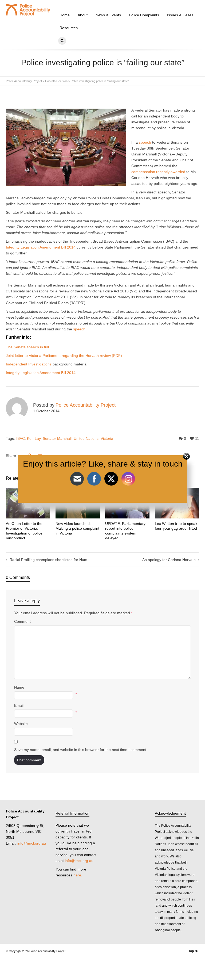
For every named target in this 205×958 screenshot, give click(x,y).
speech (145, 142)
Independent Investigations (29, 364)
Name (19, 687)
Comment (22, 621)
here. (77, 875)
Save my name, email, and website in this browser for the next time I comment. (80, 749)
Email (18, 705)
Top (191, 951)
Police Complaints (144, 15)
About (83, 15)
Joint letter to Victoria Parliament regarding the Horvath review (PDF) (64, 355)
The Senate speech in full (27, 347)
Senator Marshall (57, 438)
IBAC (20, 438)
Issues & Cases (180, 15)
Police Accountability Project (86, 405)
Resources (69, 28)
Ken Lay (34, 438)
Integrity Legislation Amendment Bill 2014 (41, 247)
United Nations (86, 438)
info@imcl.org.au (31, 843)
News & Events (108, 15)
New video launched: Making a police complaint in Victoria (77, 528)
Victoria (107, 438)
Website (21, 724)
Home (65, 15)
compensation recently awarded (158, 172)
